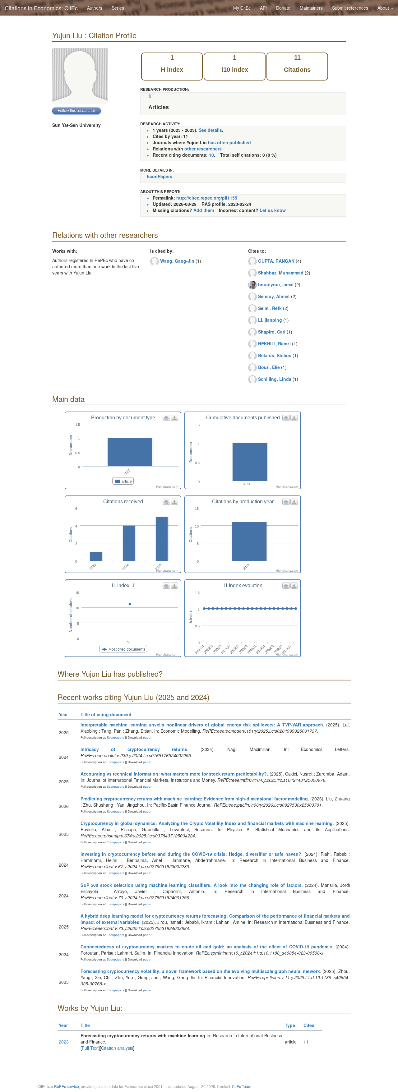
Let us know (273, 210)
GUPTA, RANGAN (276, 261)
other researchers (203, 148)
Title (85, 1025)
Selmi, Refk (270, 308)
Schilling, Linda (274, 379)
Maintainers (311, 8)
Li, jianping (270, 320)
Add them (203, 210)
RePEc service (66, 1086)
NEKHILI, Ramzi (274, 343)
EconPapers (159, 176)
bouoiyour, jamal (276, 284)
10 (211, 155)
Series (118, 8)
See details (210, 130)
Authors (94, 8)
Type (290, 1025)
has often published (229, 142)
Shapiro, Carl (271, 332)
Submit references (350, 8)
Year (63, 714)
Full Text (90, 1048)
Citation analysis (117, 1048)
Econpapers (115, 737)
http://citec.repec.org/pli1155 (206, 198)
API (263, 8)
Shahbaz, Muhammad (280, 273)
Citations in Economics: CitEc (41, 8)
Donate (283, 8)
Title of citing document (106, 714)
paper (147, 737)
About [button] (383, 8)
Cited (309, 1025)
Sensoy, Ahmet (274, 296)
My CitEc (242, 8)
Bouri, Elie (269, 367)
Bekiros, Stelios (274, 355)
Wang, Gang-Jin (177, 261)
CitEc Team (241, 1086)
